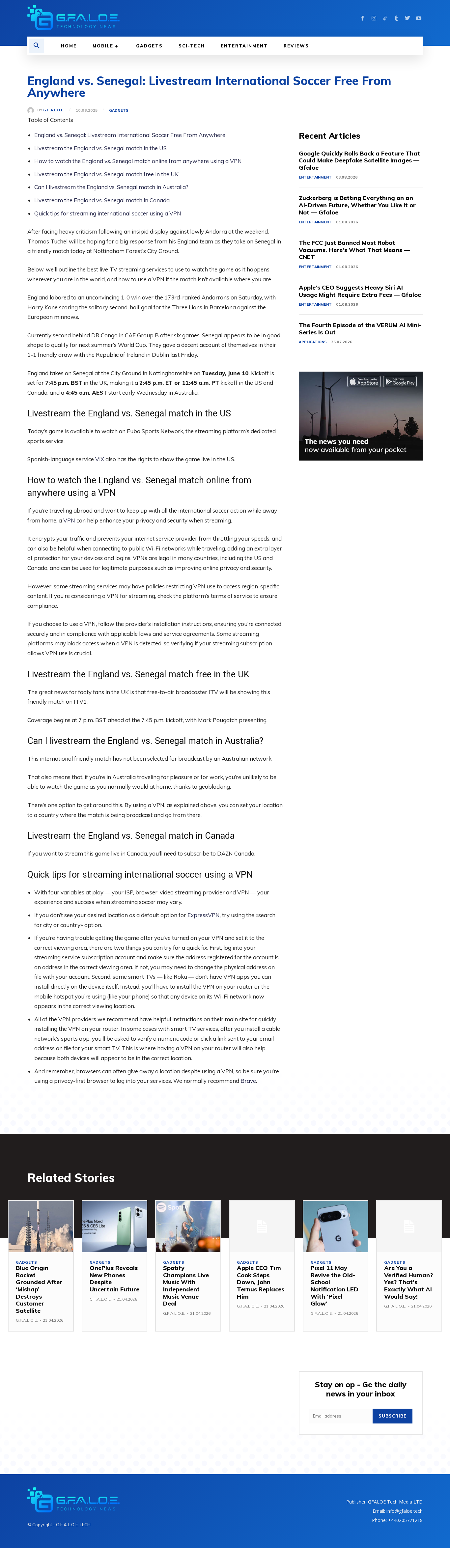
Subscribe (393, 1416)
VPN (69, 520)
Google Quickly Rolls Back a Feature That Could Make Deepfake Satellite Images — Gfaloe (359, 160)
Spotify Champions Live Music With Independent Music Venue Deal (186, 1285)
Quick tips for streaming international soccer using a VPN (107, 213)
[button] (36, 46)
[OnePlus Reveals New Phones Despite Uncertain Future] (114, 1226)
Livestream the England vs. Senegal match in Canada (102, 200)
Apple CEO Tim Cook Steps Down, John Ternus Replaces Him (260, 1282)
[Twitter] (407, 18)
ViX (99, 459)
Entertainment (315, 177)
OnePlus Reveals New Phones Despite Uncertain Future (114, 1278)
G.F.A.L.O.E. (53, 110)
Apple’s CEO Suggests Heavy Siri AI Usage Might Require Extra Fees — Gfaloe (360, 291)
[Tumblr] (396, 18)
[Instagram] (374, 18)
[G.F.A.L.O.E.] (32, 110)
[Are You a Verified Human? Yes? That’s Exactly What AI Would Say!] (409, 1226)
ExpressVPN (203, 915)
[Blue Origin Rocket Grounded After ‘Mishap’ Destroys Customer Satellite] (41, 1226)
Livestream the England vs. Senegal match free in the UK (106, 174)
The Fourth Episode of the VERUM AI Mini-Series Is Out (360, 328)
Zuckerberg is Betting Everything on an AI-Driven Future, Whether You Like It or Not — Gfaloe (357, 205)
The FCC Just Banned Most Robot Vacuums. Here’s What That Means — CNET (354, 250)
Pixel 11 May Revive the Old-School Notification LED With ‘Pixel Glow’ (334, 1285)
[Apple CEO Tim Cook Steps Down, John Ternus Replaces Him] (262, 1226)
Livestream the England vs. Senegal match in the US (100, 148)
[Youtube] (419, 18)
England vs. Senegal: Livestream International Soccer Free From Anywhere (129, 134)
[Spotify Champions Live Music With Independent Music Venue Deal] (188, 1226)
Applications (313, 342)
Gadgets (118, 110)
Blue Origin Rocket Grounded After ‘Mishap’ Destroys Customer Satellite (39, 1289)
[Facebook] (363, 18)
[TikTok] (385, 18)
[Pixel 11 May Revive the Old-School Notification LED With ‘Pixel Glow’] (335, 1226)
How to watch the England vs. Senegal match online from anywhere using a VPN (138, 160)
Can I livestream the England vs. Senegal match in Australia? (111, 186)
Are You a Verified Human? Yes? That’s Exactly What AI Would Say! (408, 1282)
